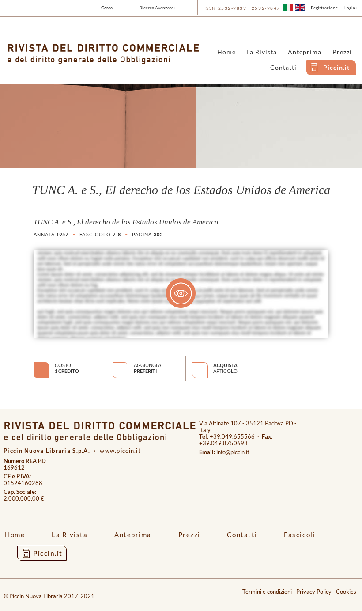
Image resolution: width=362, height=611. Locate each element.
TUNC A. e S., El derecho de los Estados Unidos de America (126, 222)
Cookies (346, 591)
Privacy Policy (314, 591)
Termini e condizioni (267, 591)
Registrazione (324, 7)
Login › (351, 7)
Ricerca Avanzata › (158, 7)
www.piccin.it (120, 451)
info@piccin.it (232, 452)
